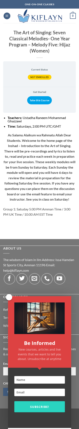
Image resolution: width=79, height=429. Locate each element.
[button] (7, 16)
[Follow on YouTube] (59, 278)
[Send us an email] (34, 278)
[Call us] (47, 278)
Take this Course (39, 100)
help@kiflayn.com (16, 270)
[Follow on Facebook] (9, 278)
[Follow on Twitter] (22, 278)
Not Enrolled (39, 77)
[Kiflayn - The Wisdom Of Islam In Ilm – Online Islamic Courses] (39, 16)
